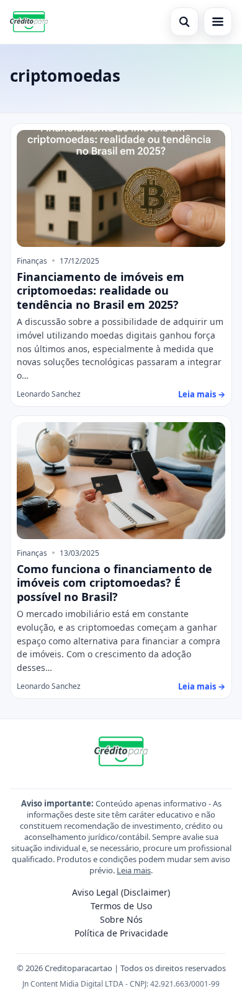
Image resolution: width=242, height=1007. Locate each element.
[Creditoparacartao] (29, 21)
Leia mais (134, 870)
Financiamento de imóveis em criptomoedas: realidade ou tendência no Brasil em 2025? (100, 290)
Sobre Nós (121, 919)
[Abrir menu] (218, 21)
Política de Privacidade (121, 933)
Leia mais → (201, 394)
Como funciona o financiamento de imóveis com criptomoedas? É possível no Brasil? (114, 582)
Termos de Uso (121, 906)
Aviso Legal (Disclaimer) (121, 892)
